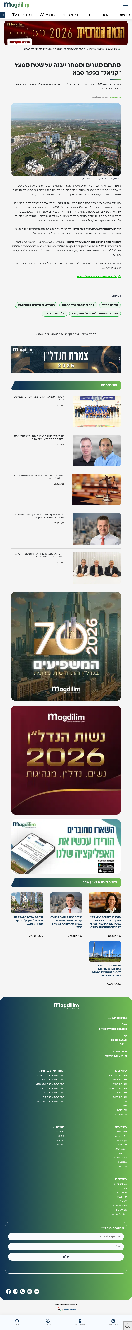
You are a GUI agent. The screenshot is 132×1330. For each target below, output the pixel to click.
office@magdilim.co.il (113, 1029)
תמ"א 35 (122, 1162)
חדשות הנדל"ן (96, 49)
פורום (124, 1188)
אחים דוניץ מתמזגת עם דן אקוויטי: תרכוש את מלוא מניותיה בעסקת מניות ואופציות (39, 555)
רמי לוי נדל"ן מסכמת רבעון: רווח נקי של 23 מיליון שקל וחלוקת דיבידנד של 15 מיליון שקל (39, 437)
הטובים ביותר (120, 1184)
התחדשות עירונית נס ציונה (51, 1088)
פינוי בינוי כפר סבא (118, 1088)
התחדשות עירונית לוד (53, 1097)
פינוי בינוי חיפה (120, 1097)
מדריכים (121, 1127)
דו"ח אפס (122, 1153)
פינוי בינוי (120, 1070)
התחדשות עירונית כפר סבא (50, 1075)
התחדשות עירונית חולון (53, 1080)
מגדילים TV (121, 1192)
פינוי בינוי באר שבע (118, 1075)
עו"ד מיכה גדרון (55, 313)
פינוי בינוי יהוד (120, 1093)
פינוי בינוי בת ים (120, 1084)
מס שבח (122, 1145)
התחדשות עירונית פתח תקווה (49, 1084)
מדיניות (123, 1106)
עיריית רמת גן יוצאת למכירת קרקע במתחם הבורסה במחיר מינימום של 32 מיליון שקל (39, 516)
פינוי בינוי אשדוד (119, 1080)
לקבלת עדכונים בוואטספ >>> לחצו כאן (99, 276)
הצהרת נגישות (119, 1205)
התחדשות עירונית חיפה (52, 1093)
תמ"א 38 (58, 1127)
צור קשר (122, 1201)
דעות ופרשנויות (119, 1214)
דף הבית (112, 49)
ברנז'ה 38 (59, 1132)
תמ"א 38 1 (59, 1140)
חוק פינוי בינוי (121, 1114)
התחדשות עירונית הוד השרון (50, 1101)
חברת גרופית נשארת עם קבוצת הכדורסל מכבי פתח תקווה (38, 398)
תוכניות (123, 1101)
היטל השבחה (120, 1158)
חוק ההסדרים (120, 1166)
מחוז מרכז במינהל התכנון (78, 305)
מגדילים (121, 1179)
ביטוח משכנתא (119, 1149)
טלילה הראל (110, 305)
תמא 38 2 (59, 1145)
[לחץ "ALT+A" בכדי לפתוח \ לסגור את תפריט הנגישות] (127, 1325)
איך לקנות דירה (119, 1140)
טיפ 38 (61, 1136)
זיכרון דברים (121, 1136)
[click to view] (66, 33)
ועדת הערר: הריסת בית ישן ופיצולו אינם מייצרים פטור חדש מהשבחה (38, 476)
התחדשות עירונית (51, 1070)
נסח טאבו (122, 1132)
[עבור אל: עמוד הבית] (16, 5)
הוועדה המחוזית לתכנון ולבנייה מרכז (95, 313)
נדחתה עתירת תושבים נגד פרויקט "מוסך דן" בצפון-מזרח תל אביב (28, 920)
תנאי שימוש (121, 1210)
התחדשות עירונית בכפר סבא (36, 305)
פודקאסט (122, 1197)
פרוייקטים (122, 1110)
